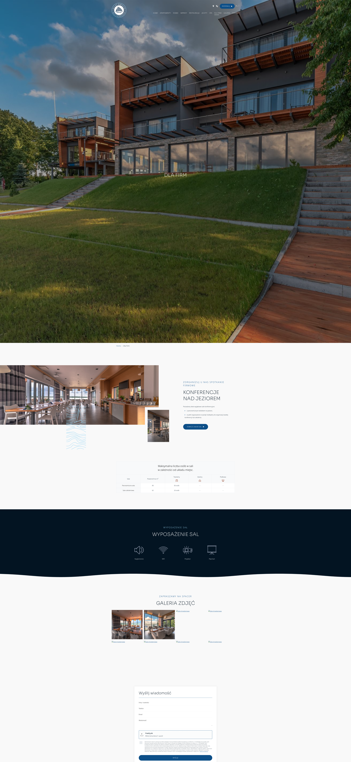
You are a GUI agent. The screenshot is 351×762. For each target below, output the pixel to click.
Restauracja (194, 13)
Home (155, 13)
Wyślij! (175, 758)
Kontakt (235, 13)
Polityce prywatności (204, 751)
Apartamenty (165, 13)
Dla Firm (217, 13)
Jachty (204, 13)
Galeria (227, 13)
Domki (175, 13)
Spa (210, 13)
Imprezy (183, 13)
